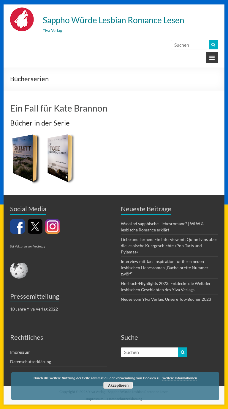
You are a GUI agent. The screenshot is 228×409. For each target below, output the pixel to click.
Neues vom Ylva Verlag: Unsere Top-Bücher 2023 (166, 299)
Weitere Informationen (179, 378)
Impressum (20, 352)
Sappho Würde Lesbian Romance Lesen (113, 20)
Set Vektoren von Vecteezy (27, 246)
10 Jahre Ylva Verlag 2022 (34, 308)
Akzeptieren (118, 385)
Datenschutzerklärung (30, 361)
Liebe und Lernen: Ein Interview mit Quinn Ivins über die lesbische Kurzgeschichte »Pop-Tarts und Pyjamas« (169, 245)
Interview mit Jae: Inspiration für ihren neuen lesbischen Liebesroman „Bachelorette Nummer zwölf (164, 267)
